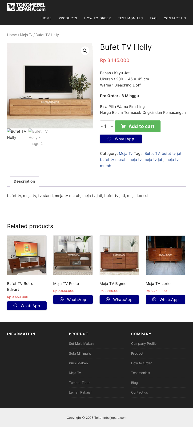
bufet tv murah (113, 159)
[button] (85, 50)
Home (46, 18)
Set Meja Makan (81, 343)
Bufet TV (152, 153)
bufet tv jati (172, 153)
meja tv (135, 159)
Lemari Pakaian (80, 392)
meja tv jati (153, 159)
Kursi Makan (78, 363)
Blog (134, 383)
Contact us (139, 392)
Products (68, 18)
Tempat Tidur (79, 383)
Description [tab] (24, 181)
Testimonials (130, 18)
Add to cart (142, 126)
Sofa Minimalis (80, 353)
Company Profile (144, 343)
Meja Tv (26, 35)
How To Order (97, 18)
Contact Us (175, 18)
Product (137, 353)
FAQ (153, 18)
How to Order (141, 363)
